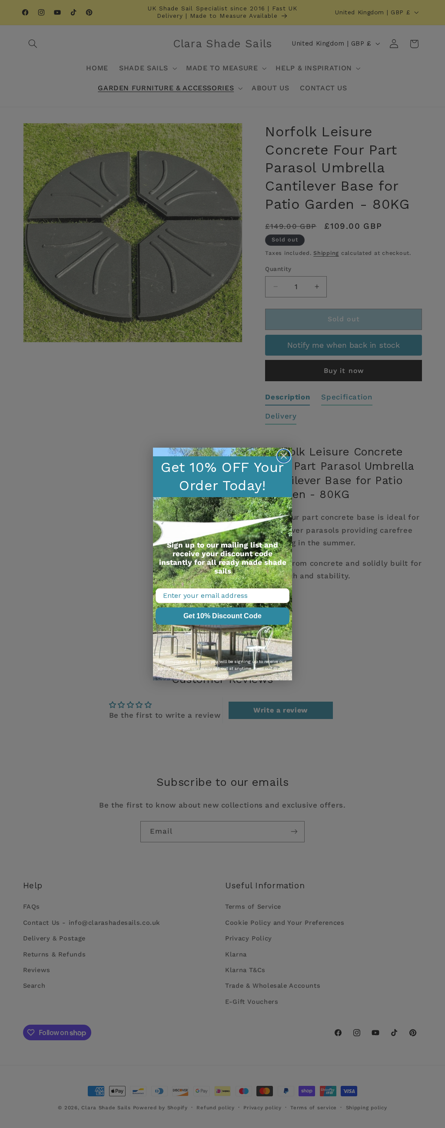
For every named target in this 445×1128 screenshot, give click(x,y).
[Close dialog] (283, 455)
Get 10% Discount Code (222, 616)
